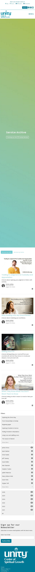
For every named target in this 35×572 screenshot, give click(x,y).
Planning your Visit (12, 137)
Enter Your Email (5, 534)
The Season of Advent (8, 439)
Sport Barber (17, 451)
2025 (17, 495)
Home (2, 567)
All (2, 513)
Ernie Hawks (17, 454)
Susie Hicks (17, 479)
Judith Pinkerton (17, 472)
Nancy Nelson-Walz (17, 476)
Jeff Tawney (17, 458)
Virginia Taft (17, 483)
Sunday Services (23, 137)
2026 (17, 492)
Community (4, 571)
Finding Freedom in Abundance (10, 431)
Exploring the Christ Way (9, 417)
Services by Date (6, 252)
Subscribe (6, 541)
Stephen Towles (17, 469)
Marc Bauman (17, 465)
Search (25, 7)
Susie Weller (17, 462)
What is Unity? (5, 569)
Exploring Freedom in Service (10, 428)
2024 (17, 499)
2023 (17, 503)
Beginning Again (6, 424)
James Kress (17, 447)
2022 (17, 506)
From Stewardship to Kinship (10, 421)
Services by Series (19, 252)
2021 (17, 510)
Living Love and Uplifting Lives (10, 435)
